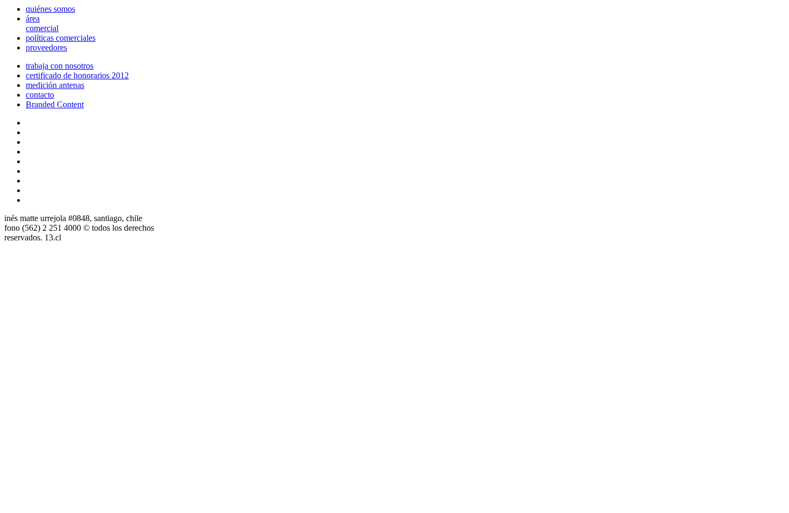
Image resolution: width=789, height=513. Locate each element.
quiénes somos (50, 8)
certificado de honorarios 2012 (77, 75)
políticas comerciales (61, 37)
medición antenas (55, 85)
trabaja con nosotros (59, 65)
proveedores (46, 47)
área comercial (42, 23)
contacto (40, 94)
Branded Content (55, 104)
